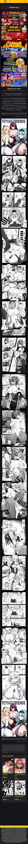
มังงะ (14, 826)
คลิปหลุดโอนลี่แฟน (8, 826)
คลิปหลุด (17, 826)
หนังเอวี (22, 826)
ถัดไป (24, 116)
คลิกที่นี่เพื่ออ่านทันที (14, 7)
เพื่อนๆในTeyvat (11, 90)
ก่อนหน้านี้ (19, 116)
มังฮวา (2, 826)
